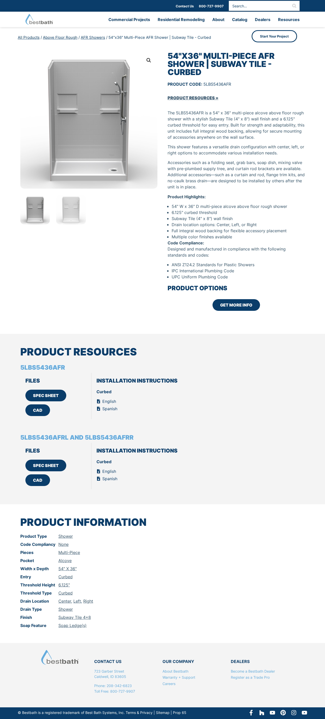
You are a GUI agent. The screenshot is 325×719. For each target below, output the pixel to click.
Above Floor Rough (60, 37)
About (218, 19)
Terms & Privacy (139, 712)
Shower (65, 536)
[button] (148, 60)
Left (77, 601)
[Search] (294, 6)
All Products (29, 37)
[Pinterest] (283, 712)
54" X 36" (67, 568)
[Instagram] (294, 712)
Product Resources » (193, 98)
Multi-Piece (69, 552)
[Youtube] (304, 712)
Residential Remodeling (181, 19)
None (63, 544)
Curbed (65, 577)
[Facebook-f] (251, 712)
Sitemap (163, 712)
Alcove (65, 560)
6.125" (64, 585)
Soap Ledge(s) (72, 625)
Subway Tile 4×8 (74, 617)
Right (88, 601)
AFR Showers (93, 37)
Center (64, 601)
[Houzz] (262, 712)
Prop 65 (179, 712)
